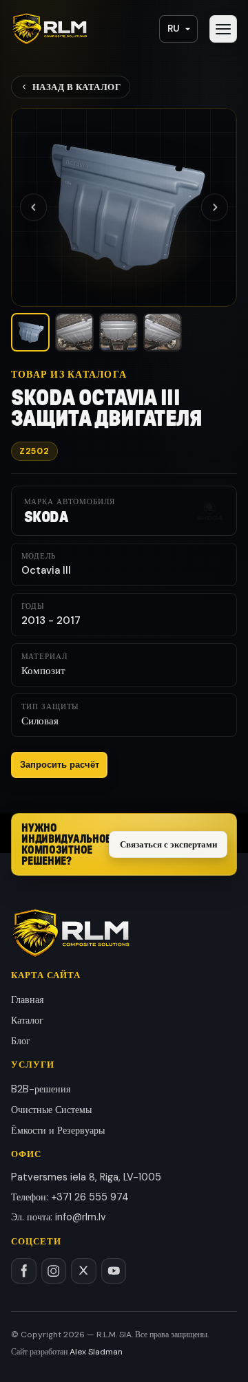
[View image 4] (162, 332)
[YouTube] (114, 1271)
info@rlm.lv (80, 1217)
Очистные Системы (51, 1109)
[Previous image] (33, 207)
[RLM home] (49, 29)
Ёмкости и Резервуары (58, 1130)
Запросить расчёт (59, 764)
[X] (83, 1271)
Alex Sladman (96, 1351)
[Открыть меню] (223, 29)
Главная (27, 999)
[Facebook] (24, 1271)
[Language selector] (178, 29)
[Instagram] (54, 1271)
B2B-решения (40, 1089)
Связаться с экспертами (168, 844)
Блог (20, 1041)
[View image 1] (30, 332)
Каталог (27, 1020)
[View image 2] (74, 332)
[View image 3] (118, 332)
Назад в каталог (76, 87)
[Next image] (214, 207)
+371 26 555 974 (90, 1197)
